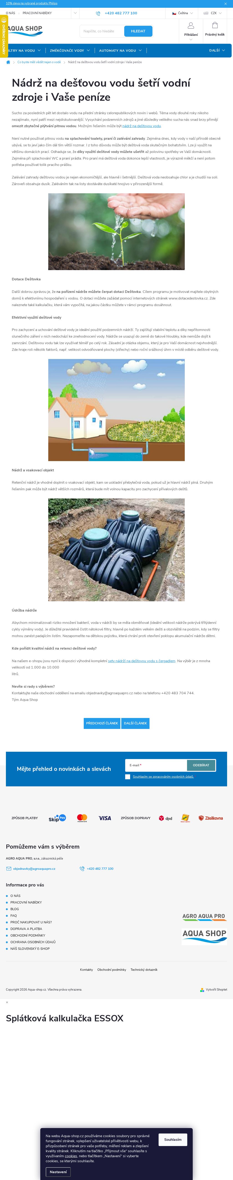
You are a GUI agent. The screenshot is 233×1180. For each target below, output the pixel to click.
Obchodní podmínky (111, 970)
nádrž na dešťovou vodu (141, 126)
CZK (214, 13)
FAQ (13, 916)
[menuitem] (23, 51)
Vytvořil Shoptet (216, 990)
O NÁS (10, 13)
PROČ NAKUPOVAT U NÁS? (31, 922)
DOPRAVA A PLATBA (26, 929)
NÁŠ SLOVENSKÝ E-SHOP (30, 949)
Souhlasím (173, 1139)
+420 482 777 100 (100, 869)
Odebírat (201, 765)
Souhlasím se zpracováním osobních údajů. (163, 777)
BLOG (14, 909)
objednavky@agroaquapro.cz (34, 869)
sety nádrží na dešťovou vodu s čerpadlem (141, 661)
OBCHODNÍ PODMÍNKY (27, 935)
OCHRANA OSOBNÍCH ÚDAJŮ (33, 942)
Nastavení (58, 1172)
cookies (71, 1156)
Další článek (135, 723)
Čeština (182, 13)
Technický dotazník (144, 970)
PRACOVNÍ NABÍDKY (37, 13)
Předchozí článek (102, 723)
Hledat (138, 31)
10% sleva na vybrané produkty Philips (31, 3)
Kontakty (86, 970)
